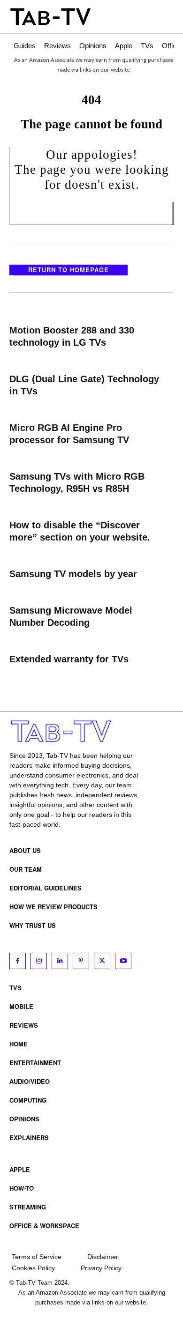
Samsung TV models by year (73, 574)
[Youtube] (123, 961)
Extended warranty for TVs (69, 659)
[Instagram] (38, 961)
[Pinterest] (81, 961)
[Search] (173, 213)
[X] (102, 961)
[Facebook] (17, 961)
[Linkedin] (60, 961)
